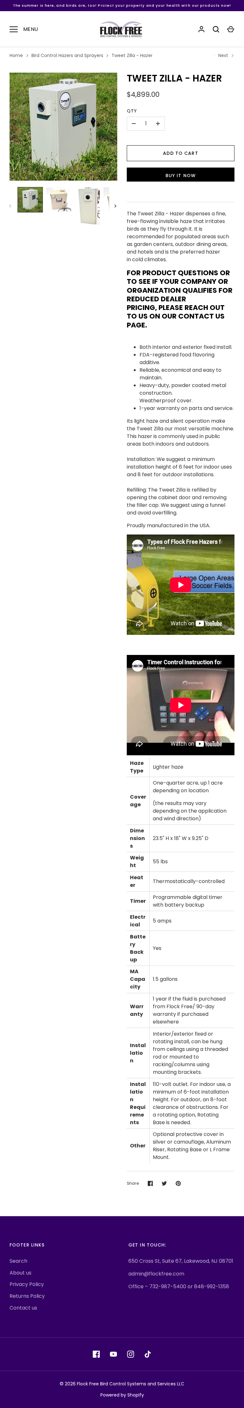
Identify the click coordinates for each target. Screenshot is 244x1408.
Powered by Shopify (122, 1395)
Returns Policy (27, 1296)
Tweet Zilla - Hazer (132, 55)
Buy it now (181, 175)
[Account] (201, 29)
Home (16, 55)
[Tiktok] (148, 1354)
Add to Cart (180, 153)
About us (20, 1272)
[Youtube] (113, 1354)
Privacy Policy (27, 1284)
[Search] (216, 29)
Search (18, 1261)
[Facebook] (96, 1354)
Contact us (23, 1307)
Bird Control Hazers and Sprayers (67, 55)
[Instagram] (131, 1354)
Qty (132, 111)
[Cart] (231, 29)
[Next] (116, 206)
